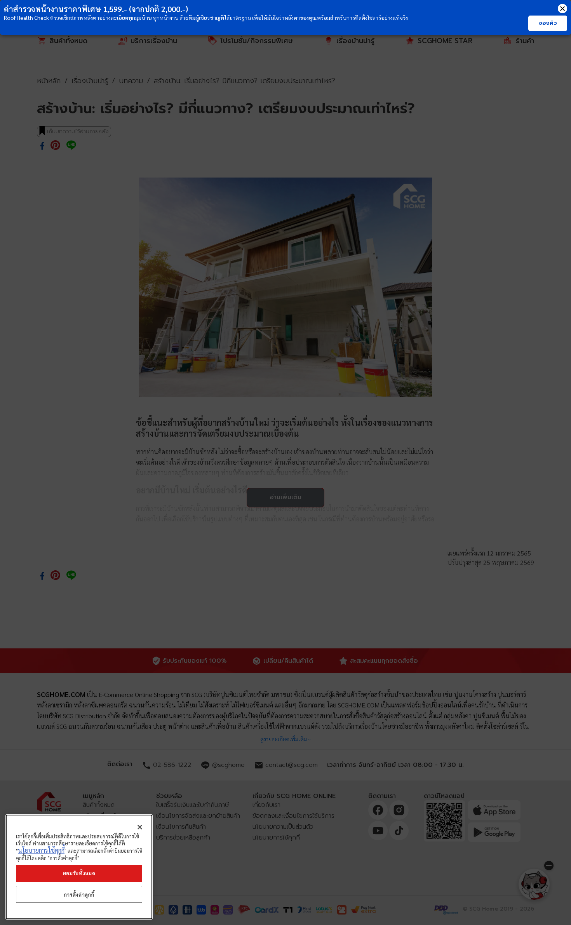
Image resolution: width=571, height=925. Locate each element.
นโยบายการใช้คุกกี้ (41, 851)
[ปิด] (140, 827)
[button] (562, 8)
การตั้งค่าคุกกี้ (79, 894)
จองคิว (548, 23)
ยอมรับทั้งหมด (79, 873)
